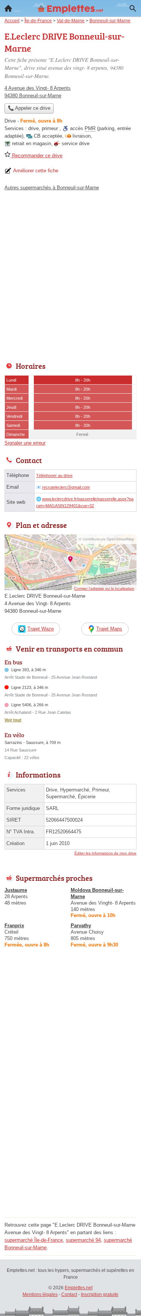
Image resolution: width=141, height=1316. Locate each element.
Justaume (16, 890)
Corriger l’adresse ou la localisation (104, 588)
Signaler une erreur (25, 443)
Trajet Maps (109, 629)
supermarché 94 (83, 1240)
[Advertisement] (70, 274)
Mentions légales (40, 1294)
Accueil (8, 8)
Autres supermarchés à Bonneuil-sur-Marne (52, 187)
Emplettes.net (78, 1287)
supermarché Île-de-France (34, 1240)
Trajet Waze (40, 629)
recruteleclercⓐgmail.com (66, 487)
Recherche (132, 8)
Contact (69, 1294)
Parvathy (81, 925)
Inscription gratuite (99, 1294)
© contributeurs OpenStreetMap (106, 539)
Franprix (14, 925)
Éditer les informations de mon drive (105, 853)
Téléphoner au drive (54, 475)
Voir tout (13, 720)
